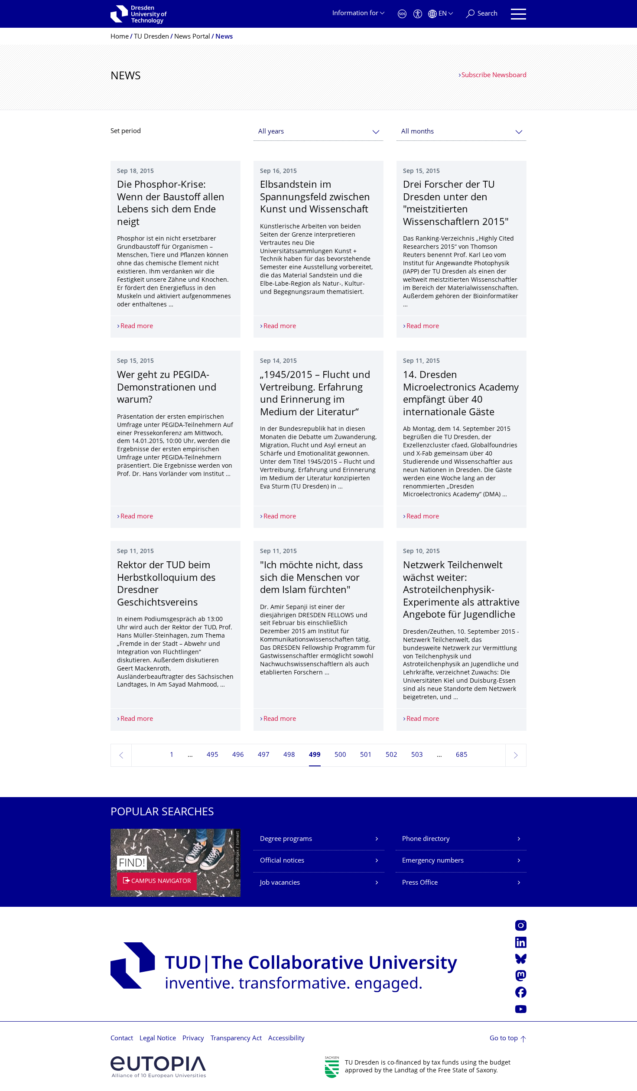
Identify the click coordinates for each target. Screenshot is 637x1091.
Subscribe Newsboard (494, 75)
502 (391, 755)
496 (238, 755)
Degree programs (286, 839)
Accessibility (286, 1039)
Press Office (420, 883)
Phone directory (426, 839)
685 (462, 755)
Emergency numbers (433, 861)
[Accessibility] (417, 14)
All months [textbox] (417, 132)
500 (340, 755)
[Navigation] (518, 14)
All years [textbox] (271, 132)
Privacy (193, 1039)
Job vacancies (280, 883)
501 (366, 755)
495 (212, 755)
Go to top (504, 1039)
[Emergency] (402, 14)
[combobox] (319, 132)
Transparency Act (236, 1039)
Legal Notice (158, 1039)
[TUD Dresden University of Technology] (138, 13)
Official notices (282, 861)
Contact (121, 1039)
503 (417, 755)
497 (264, 755)
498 (289, 755)
